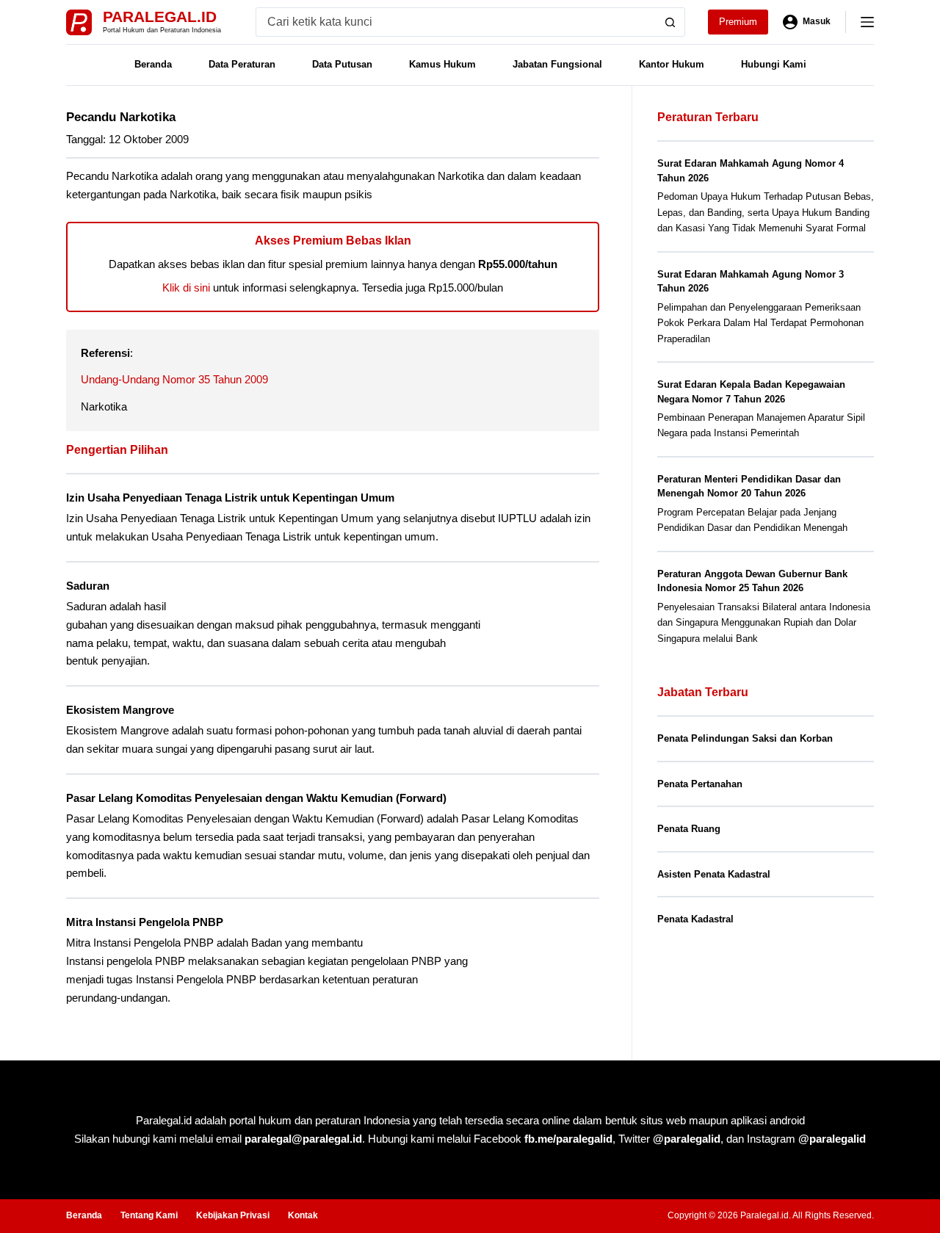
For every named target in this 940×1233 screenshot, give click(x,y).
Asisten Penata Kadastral (713, 874)
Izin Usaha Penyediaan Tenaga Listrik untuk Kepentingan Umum (230, 497)
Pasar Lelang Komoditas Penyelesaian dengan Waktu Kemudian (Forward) (256, 798)
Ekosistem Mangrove (120, 710)
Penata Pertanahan (699, 783)
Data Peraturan (242, 64)
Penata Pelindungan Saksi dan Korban (745, 738)
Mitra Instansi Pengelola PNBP (144, 922)
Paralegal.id (160, 16)
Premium (738, 21)
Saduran (87, 585)
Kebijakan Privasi (233, 1215)
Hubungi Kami (773, 64)
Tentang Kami (149, 1215)
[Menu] (867, 22)
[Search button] (670, 22)
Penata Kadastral (695, 919)
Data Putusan (342, 64)
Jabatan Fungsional (557, 64)
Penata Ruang (688, 828)
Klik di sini (186, 287)
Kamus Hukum (442, 64)
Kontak (303, 1215)
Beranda (153, 64)
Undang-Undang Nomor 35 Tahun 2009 (174, 379)
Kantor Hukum (671, 64)
